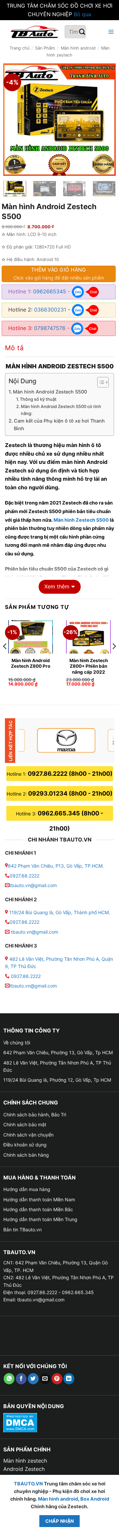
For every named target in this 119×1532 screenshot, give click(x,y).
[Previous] (14, 119)
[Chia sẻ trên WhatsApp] (9, 1378)
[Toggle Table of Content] (99, 382)
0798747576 (49, 327)
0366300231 (50, 309)
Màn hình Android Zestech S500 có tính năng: (61, 410)
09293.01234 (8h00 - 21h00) (70, 793)
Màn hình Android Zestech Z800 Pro (30, 663)
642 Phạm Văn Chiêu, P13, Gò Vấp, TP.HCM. (56, 866)
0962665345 (49, 291)
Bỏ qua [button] (82, 14)
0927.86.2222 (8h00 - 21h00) (70, 773)
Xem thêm (56, 586)
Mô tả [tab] (14, 348)
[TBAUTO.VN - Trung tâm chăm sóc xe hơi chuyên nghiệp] (34, 32)
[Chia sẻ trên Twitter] (33, 1378)
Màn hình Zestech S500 (81, 520)
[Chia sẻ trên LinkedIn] (68, 1378)
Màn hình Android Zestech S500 (50, 391)
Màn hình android (78, 48)
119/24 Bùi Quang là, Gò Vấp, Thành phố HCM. (59, 912)
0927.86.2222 (24, 922)
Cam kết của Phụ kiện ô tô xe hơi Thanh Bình (59, 424)
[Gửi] (82, 31)
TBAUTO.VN (28, 1483)
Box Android (94, 1499)
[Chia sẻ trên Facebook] (21, 1378)
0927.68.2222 (24, 875)
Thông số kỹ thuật (38, 399)
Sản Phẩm (45, 48)
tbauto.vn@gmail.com (33, 885)
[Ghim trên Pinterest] (57, 1378)
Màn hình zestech (25, 1460)
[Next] (105, 119)
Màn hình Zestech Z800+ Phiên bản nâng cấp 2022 (88, 666)
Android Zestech (24, 1469)
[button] (110, 32)
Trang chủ (19, 48)
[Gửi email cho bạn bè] (45, 1378)
